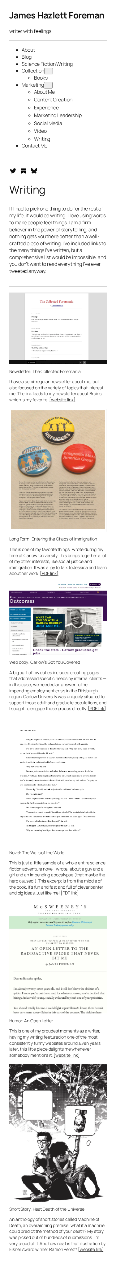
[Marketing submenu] (48, 85)
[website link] (62, 400)
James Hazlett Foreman (57, 15)
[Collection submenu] (48, 71)
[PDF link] (49, 573)
